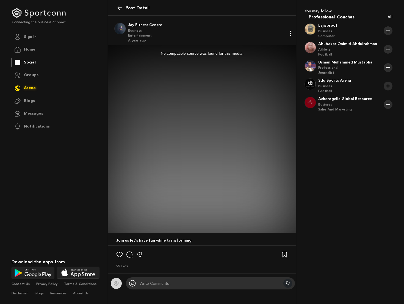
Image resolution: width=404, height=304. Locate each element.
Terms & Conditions (80, 284)
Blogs (39, 293)
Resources (58, 293)
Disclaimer (20, 293)
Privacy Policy (46, 284)
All (390, 17)
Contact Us (21, 284)
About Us (80, 293)
